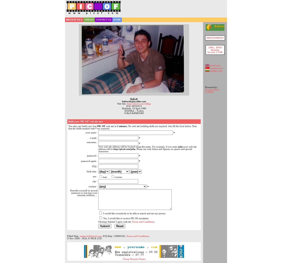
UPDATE (89, 20)
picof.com (214, 65)
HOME (117, 20)
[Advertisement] (175, 8)
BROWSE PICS (74, 20)
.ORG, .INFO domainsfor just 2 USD (215, 49)
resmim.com (216, 68)
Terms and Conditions (137, 236)
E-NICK (209, 92)
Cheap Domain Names (134, 259)
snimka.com (215, 71)
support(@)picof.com (91, 236)
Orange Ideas (212, 90)
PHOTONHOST (215, 38)
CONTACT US (103, 20)
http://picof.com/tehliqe (139, 104)
